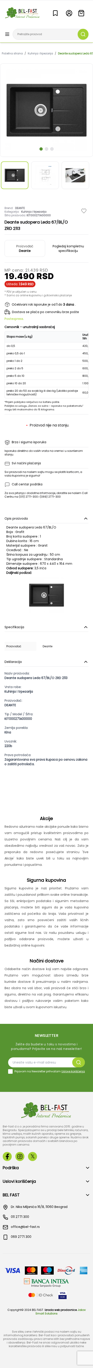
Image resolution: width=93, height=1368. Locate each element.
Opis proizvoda (16, 518)
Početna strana (12, 53)
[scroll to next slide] (41, 149)
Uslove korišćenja (73, 1071)
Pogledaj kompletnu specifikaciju (68, 248)
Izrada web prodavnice (61, 1310)
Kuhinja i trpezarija (40, 53)
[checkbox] (10, 1071)
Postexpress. (14, 318)
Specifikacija (14, 627)
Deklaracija (13, 662)
